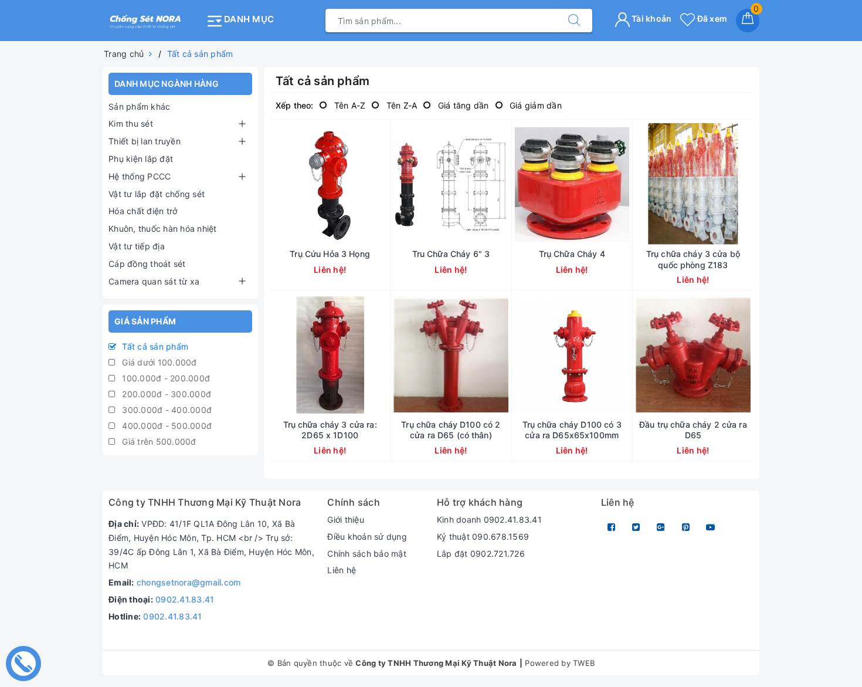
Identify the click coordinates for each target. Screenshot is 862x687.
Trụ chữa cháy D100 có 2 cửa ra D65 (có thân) (450, 429)
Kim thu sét (130, 123)
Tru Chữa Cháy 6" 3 (451, 254)
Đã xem (711, 18)
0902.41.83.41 (184, 599)
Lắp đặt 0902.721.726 (481, 554)
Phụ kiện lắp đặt (140, 159)
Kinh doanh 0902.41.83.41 (489, 519)
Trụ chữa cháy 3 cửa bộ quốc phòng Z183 (693, 259)
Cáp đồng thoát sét (147, 264)
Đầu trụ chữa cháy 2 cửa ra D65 (693, 429)
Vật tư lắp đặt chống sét (156, 194)
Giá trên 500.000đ (158, 441)
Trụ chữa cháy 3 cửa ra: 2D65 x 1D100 (330, 429)
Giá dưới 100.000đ (158, 362)
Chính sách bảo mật (366, 554)
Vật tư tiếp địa (136, 246)
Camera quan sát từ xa (153, 281)
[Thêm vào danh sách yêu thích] (372, 184)
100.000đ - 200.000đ (165, 378)
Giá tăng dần (461, 105)
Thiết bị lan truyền (144, 141)
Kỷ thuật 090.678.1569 (483, 537)
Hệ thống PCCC (139, 176)
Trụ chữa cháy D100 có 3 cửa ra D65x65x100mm (572, 429)
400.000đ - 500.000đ (166, 426)
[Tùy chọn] (288, 184)
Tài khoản (651, 18)
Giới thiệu (345, 519)
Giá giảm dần (534, 105)
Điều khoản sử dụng (367, 537)
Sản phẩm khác (139, 106)
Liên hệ (341, 570)
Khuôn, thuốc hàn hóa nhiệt (162, 228)
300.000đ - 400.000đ (166, 410)
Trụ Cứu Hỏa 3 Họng (330, 254)
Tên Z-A (400, 105)
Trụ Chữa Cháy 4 (572, 254)
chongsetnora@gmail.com (189, 582)
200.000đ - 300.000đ (165, 394)
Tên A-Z (348, 105)
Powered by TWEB (560, 663)
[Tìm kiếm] (574, 20)
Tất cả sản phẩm (154, 346)
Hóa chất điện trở (142, 211)
